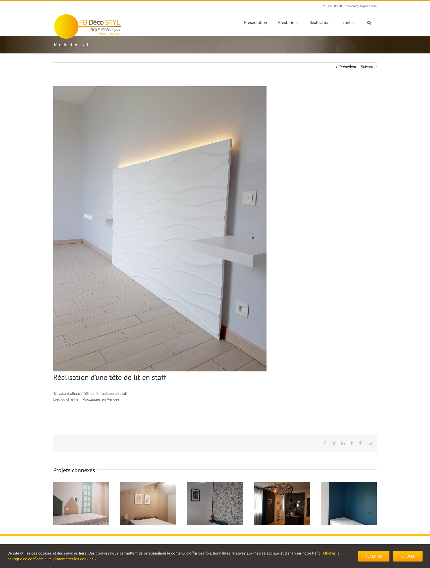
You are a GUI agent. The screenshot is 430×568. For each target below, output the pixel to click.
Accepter (373, 556)
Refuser (407, 556)
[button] (369, 22)
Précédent (347, 67)
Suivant (367, 67)
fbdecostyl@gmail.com (361, 6)
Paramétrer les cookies (75, 559)
